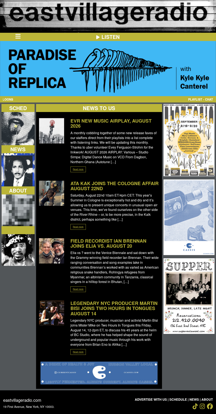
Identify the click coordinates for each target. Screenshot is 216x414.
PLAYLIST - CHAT (200, 99)
